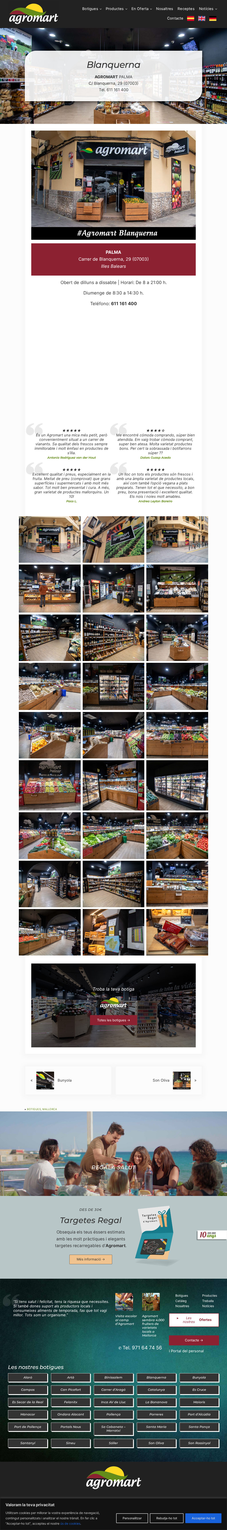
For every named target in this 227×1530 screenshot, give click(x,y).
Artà (70, 1377)
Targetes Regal (90, 1220)
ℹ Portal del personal (186, 1351)
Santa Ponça (199, 1427)
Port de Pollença (27, 1427)
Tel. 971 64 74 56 (142, 1348)
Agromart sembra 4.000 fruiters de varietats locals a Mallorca (153, 1325)
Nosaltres (182, 1306)
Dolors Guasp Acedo (155, 457)
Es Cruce (199, 1389)
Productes (209, 1295)
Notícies (208, 1306)
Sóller (113, 1443)
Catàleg (181, 1301)
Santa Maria (156, 1427)
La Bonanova (156, 1402)
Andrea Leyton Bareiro (155, 501)
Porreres (156, 1414)
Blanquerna (156, 1377)
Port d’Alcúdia (199, 1414)
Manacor (27, 1414)
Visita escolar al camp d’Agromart (126, 1320)
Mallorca (49, 1109)
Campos (28, 1389)
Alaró (27, 1377)
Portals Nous (71, 1427)
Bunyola (199, 1377)
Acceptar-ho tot (203, 1518)
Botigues (34, 1109)
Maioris (199, 1402)
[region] (113, 1514)
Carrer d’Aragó (113, 1389)
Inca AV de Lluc (113, 1402)
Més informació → (91, 1259)
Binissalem (113, 1377)
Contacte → (194, 1340)
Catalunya (156, 1389)
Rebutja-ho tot (166, 1518)
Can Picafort (71, 1389)
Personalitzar (132, 1518)
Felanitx (70, 1402)
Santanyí (27, 1443)
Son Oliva (156, 1443)
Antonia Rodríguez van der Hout (71, 457)
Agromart (115, 1245)
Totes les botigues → (113, 1020)
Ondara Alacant (70, 1414)
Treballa (208, 1301)
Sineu (70, 1443)
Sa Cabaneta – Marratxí (113, 1428)
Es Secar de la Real (27, 1402)
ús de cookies (70, 1523)
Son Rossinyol (199, 1443)
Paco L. (71, 501)
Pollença (113, 1414)
